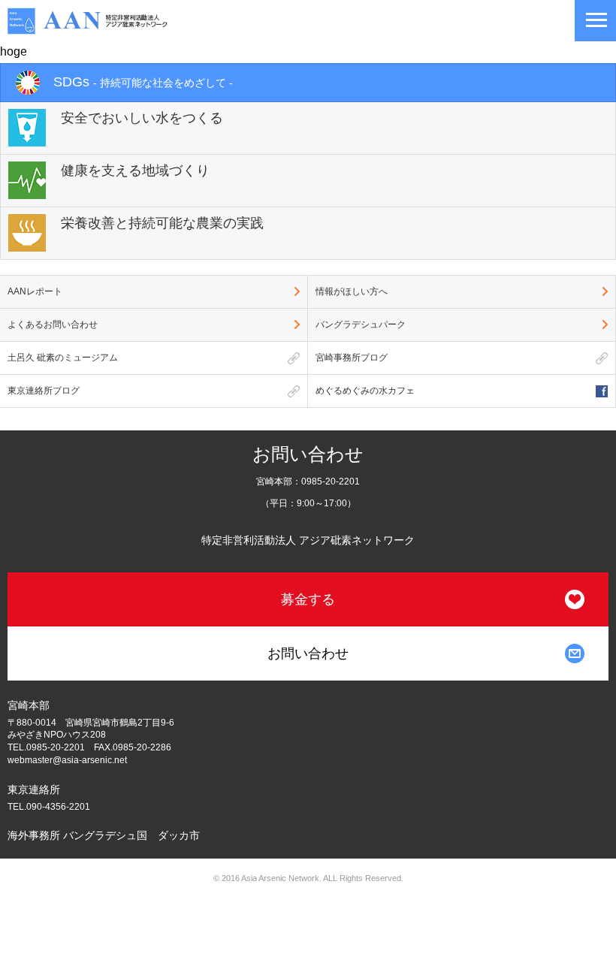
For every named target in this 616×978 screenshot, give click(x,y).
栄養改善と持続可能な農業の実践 (162, 223)
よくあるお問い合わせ (53, 324)
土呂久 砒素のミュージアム (63, 357)
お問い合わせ (308, 653)
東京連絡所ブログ (44, 390)
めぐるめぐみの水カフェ (365, 390)
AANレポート (35, 291)
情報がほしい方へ (352, 291)
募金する (308, 599)
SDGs (143, 81)
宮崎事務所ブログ (352, 357)
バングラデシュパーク (361, 324)
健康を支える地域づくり (135, 170)
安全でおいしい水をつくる (142, 117)
